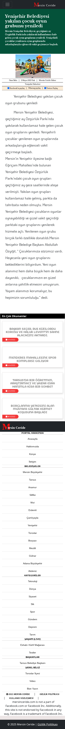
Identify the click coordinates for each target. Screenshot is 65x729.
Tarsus (32, 479)
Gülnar (32, 555)
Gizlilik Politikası (49, 694)
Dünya (32, 589)
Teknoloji (32, 581)
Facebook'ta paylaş (16, 88)
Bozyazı (32, 540)
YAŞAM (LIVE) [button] (32, 639)
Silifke (33, 495)
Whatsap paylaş (34, 88)
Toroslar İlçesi (32, 673)
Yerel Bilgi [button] (32, 667)
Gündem (32, 619)
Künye (32, 454)
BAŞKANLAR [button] (33, 657)
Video (33, 681)
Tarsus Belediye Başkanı (33, 663)
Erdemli (32, 510)
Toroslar (32, 533)
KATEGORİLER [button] (32, 575)
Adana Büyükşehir (32, 563)
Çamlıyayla (32, 517)
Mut (32, 502)
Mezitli (32, 548)
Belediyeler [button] (32, 466)
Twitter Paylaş (52, 88)
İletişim (32, 461)
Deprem (32, 627)
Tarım (33, 634)
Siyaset (32, 596)
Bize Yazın (32, 688)
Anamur (32, 487)
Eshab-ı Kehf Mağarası (32, 645)
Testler (32, 652)
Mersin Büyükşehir (32, 472)
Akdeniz (32, 571)
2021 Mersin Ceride (19, 694)
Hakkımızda (32, 446)
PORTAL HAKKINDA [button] (33, 433)
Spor (32, 611)
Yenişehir (32, 525)
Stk (32, 604)
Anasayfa (33, 439)
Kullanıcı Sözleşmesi (21, 698)
